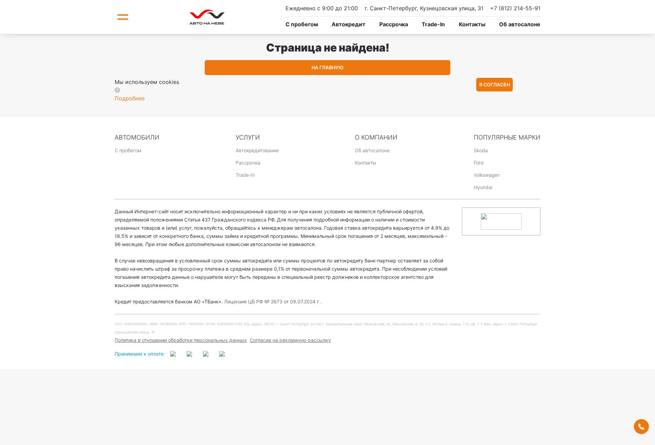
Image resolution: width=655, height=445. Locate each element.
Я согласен (494, 84)
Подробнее (130, 98)
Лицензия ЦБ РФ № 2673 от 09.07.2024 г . (273, 301)
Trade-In (433, 24)
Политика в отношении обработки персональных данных (181, 340)
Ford (479, 163)
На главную (327, 67)
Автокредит (348, 24)
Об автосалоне (519, 24)
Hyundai (483, 187)
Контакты (472, 24)
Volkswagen (487, 175)
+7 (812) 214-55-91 (515, 8)
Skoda (481, 150)
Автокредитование (257, 150)
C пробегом (302, 24)
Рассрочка (393, 24)
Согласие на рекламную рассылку (290, 340)
